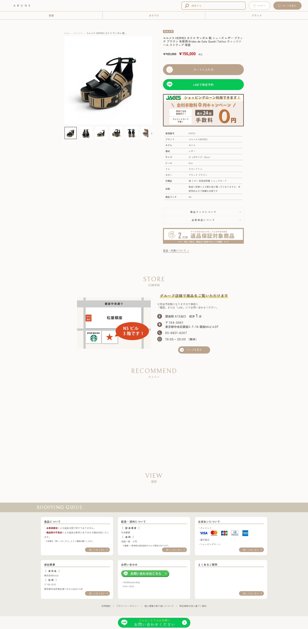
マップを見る (194, 350)
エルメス (77, 33)
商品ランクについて (203, 212)
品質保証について (203, 220)
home (67, 33)
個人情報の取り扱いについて (159, 606)
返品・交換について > (176, 250)
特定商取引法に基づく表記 (193, 606)
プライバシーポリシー (127, 606)
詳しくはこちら (97, 549)
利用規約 (106, 606)
